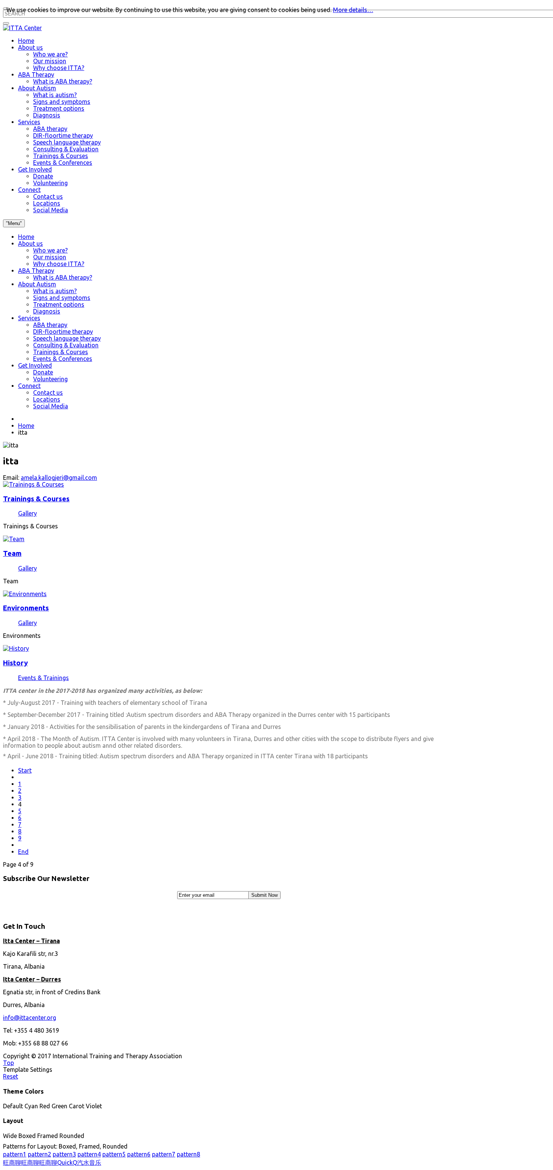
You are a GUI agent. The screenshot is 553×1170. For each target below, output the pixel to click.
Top (8, 1062)
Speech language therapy (67, 338)
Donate (43, 372)
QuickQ (67, 1162)
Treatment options (58, 304)
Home (26, 236)
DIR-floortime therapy (63, 331)
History (15, 663)
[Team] (13, 539)
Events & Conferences (62, 358)
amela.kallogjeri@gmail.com (59, 477)
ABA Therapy (36, 270)
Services (29, 318)
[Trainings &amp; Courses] (33, 484)
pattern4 (89, 1154)
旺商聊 (12, 1162)
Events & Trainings (43, 677)
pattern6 (138, 1154)
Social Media (50, 406)
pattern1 (14, 1154)
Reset (10, 1076)
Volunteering (50, 379)
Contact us (48, 392)
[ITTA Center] (22, 27)
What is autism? (55, 291)
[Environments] (25, 593)
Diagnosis (46, 311)
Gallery (27, 513)
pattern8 (188, 1154)
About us (30, 243)
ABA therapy (50, 324)
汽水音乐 (89, 1162)
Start (25, 770)
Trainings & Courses (60, 351)
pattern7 (163, 1154)
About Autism (37, 284)
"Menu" (14, 223)
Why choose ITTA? (58, 263)
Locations (46, 399)
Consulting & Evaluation (66, 345)
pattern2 (39, 1154)
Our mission (49, 257)
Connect (29, 385)
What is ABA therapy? (62, 277)
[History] (16, 648)
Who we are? (50, 250)
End (23, 851)
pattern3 (64, 1154)
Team (12, 553)
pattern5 (114, 1154)
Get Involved (35, 365)
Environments (26, 608)
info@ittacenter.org (29, 1017)
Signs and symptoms (61, 297)
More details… (353, 9)
